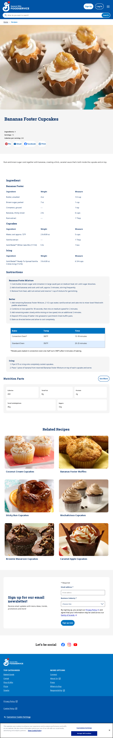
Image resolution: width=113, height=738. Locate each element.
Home (6, 22)
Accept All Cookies (84, 733)
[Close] (109, 730)
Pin (9, 144)
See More (104, 378)
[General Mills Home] (13, 662)
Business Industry (69, 598)
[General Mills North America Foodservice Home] (16, 6)
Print (43, 144)
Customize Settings (84, 728)
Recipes (14, 22)
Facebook (31, 144)
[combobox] (54, 15)
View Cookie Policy (34, 731)
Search (106, 15)
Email (19, 144)
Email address (67, 587)
